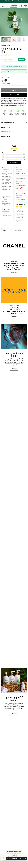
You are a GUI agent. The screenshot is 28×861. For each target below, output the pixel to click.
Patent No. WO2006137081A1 (19, 229)
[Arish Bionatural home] (14, 6)
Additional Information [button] (7, 122)
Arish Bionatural (5, 45)
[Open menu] (3, 6)
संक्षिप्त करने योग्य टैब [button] (5, 127)
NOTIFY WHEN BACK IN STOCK (16, 858)
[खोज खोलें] (21, 6)
